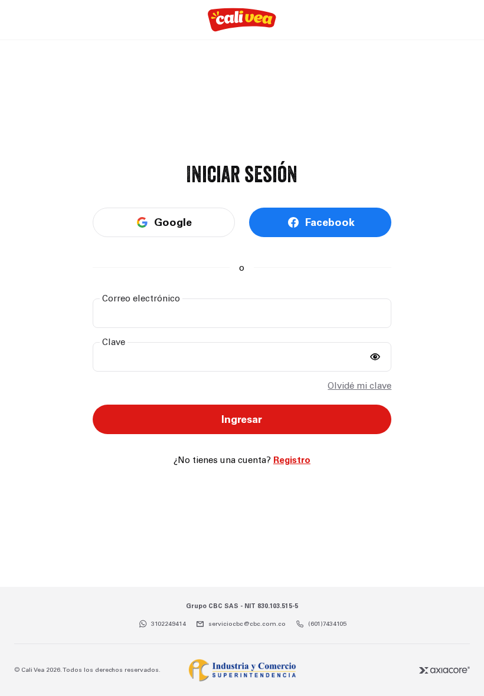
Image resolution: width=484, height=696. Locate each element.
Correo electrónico (141, 298)
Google (173, 222)
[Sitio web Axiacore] (444, 670)
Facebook (330, 222)
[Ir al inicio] (242, 20)
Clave (113, 342)
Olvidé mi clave (359, 385)
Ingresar (241, 419)
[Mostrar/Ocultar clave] (375, 357)
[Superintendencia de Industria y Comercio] (242, 670)
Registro (291, 460)
